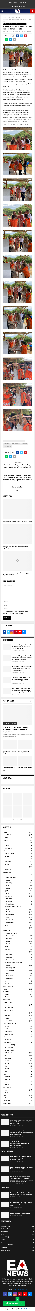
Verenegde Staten (11, 960)
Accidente (7, 1076)
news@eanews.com (21, 1289)
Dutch (4, 930)
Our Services (13, 3)
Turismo (6, 845)
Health (8, 880)
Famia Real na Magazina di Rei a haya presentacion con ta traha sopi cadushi (18, 466)
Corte (6, 1013)
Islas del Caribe (9, 853)
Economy (9, 882)
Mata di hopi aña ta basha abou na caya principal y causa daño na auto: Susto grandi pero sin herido (22, 690)
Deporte (6, 843)
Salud (6, 837)
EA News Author (8, 31)
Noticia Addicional (9, 1021)
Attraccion (7, 1039)
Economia (7, 1015)
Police (6, 925)
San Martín (7, 861)
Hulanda (6, 1063)
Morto (4, 1087)
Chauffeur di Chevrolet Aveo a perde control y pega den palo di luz (16, 547)
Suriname (7, 1068)
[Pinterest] (20, 1294)
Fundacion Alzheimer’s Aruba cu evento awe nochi (17, 521)
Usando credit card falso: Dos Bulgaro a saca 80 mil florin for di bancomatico (22, 1194)
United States (10, 904)
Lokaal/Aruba (8, 933)
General (6, 1026)
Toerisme (7, 949)
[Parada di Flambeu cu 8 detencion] (5, 1215)
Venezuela (7, 851)
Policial (6, 1005)
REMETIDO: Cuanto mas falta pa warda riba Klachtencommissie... (15, 728)
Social (6, 840)
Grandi (6, 1090)
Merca (6, 1066)
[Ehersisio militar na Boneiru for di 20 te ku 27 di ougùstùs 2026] (5, 1169)
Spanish (5, 832)
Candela (6, 1084)
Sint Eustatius (10, 920)
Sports (6, 891)
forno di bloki (7, 446)
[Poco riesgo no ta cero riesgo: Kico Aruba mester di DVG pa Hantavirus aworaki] (10, 744)
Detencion (7, 1079)
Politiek (6, 983)
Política (6, 867)
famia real (24, 443)
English (5, 872)
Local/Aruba (8, 835)
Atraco (6, 1082)
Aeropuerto (7, 1042)
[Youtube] (25, 1294)
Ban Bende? (6, 1100)
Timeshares (8, 1031)
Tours (6, 1037)
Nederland (9, 978)
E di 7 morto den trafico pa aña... (25, 768)
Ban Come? (6, 1098)
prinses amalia (20, 441)
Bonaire (5, 23)
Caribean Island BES (10, 906)
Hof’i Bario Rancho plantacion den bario (24, 752)
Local (4, 999)
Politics (6, 928)
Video (4, 1095)
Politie (6, 981)
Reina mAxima (7, 443)
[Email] (30, 1294)
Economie (9, 938)
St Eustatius (7, 869)
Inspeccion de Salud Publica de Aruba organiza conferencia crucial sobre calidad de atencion (22, 679)
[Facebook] (5, 1294)
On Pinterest (7, 788)
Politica (6, 1007)
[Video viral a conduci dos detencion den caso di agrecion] (10, 761)
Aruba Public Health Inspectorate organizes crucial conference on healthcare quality (22, 668)
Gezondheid (10, 936)
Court (8, 885)
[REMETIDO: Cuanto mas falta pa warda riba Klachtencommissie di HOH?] (17, 715)
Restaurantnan (8, 1034)
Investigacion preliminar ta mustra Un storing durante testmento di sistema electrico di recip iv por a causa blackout (17, 477)
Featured (10, 23)
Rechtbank (9, 944)
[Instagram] (15, 1294)
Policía (6, 864)
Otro (5, 1071)
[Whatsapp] (17, 1299)
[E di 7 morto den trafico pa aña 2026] (25, 761)
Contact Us (22, 3)
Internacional (15, 23)
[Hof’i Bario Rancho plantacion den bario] (25, 744)
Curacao (8, 909)
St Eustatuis (6, 991)
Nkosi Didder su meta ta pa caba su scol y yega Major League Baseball (16, 574)
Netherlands (10, 922)
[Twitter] (10, 1294)
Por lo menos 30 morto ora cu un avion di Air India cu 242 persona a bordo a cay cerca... (22, 1204)
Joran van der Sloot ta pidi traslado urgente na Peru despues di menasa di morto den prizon (21, 1158)
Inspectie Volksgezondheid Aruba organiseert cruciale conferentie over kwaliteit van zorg (22, 657)
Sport (6, 946)
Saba (7, 917)
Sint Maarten (10, 914)
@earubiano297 (17, 820)
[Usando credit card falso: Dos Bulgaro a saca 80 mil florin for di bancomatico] (5, 1195)
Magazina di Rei (16, 443)
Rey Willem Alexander (9, 441)
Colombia (9, 901)
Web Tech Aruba (26, 1309)
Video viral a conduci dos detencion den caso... (9, 769)
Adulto (6, 1092)
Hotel (6, 1029)
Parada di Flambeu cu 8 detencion (20, 1213)
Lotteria (6, 1018)
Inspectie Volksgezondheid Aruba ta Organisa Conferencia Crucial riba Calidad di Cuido (22, 646)
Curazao (7, 856)
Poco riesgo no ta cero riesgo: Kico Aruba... (9, 752)
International (8, 896)
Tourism (6, 893)
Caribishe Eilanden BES (11, 962)
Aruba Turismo (7, 1023)
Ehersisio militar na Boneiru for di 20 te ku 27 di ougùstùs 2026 (21, 1168)
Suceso (5, 1074)
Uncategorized (23, 23)
